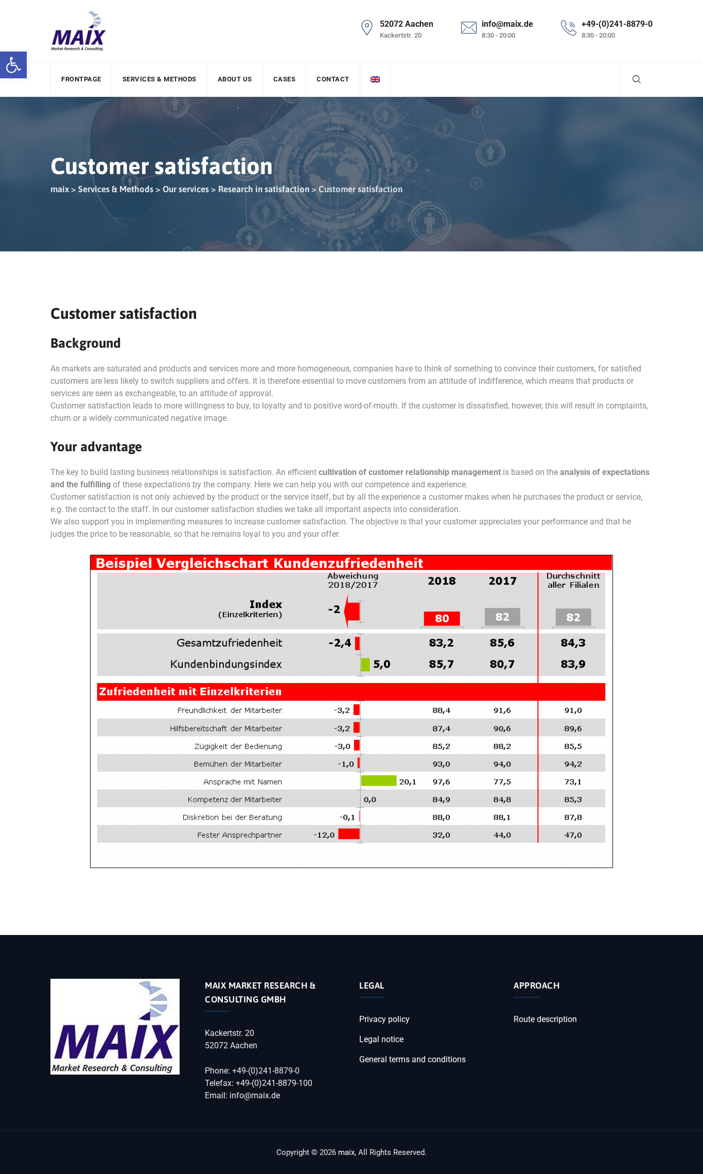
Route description (545, 1019)
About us (235, 79)
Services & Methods (159, 79)
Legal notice (381, 1039)
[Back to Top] (681, 1157)
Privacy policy (384, 1019)
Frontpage (81, 79)
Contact (333, 79)
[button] (13, 65)
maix (346, 1152)
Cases (284, 79)
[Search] (636, 79)
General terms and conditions (412, 1059)
